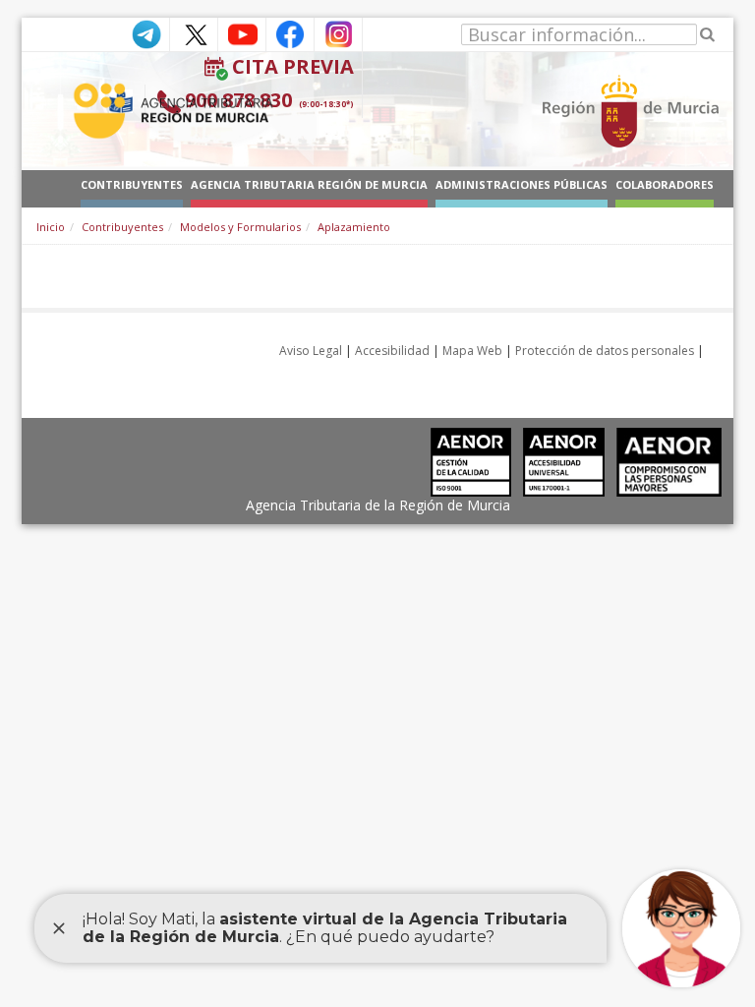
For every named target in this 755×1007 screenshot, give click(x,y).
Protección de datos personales (604, 350)
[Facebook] (290, 33)
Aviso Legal (310, 350)
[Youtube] (242, 33)
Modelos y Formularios (240, 226)
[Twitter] (193, 33)
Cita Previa (293, 66)
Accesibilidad (392, 350)
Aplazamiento (354, 226)
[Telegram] (145, 33)
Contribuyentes (122, 226)
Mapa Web (472, 350)
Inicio (50, 226)
